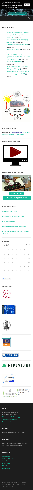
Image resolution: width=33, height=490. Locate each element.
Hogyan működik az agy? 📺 (15, 61)
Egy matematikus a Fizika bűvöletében (14, 226)
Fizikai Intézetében (8, 422)
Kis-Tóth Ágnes (7, 466)
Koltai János (6, 468)
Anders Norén (7, 486)
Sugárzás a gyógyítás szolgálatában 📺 (18, 44)
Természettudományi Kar (10, 419)
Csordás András (7, 461)
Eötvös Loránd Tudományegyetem (12, 417)
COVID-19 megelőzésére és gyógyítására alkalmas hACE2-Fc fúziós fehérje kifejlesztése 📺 (18, 56)
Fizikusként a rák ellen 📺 (14, 49)
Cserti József (6, 456)
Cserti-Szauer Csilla (8, 458)
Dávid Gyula (6, 463)
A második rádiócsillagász (10, 211)
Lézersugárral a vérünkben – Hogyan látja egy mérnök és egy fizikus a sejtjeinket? (18, 35)
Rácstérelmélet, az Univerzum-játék (13, 216)
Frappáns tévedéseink (8, 221)
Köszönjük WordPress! (11, 482)
